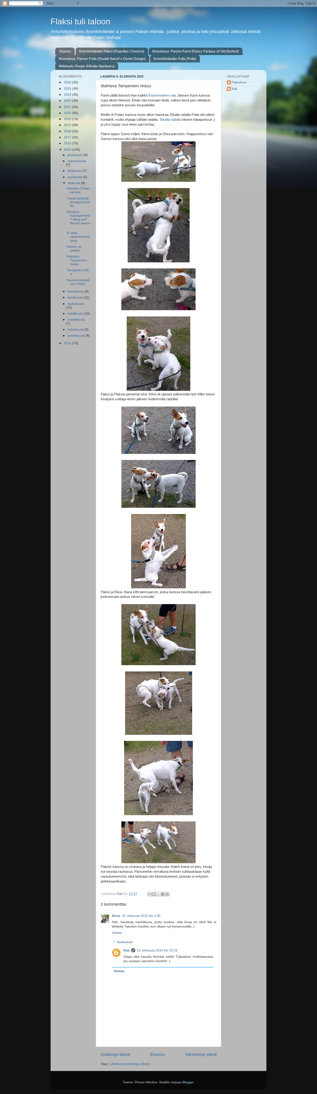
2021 (68, 113)
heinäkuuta (76, 291)
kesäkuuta (76, 297)
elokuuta (74, 183)
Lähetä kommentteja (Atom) (129, 1064)
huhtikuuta (76, 313)
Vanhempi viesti (201, 1054)
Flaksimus (239, 82)
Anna (116, 916)
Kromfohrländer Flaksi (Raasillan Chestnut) (111, 51)
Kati (126, 950)
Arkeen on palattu (74, 248)
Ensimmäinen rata (162, 95)
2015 (68, 149)
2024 (68, 94)
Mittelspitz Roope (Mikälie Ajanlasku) (86, 66)
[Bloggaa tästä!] (154, 894)
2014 (68, 343)
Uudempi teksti (115, 1054)
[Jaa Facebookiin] (163, 894)
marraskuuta (77, 161)
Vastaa (117, 932)
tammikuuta (77, 335)
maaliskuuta (76, 319)
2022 (68, 107)
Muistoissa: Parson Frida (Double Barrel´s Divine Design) (102, 59)
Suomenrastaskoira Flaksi (78, 282)
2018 (68, 131)
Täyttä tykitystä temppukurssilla (78, 202)
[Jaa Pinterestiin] (167, 894)
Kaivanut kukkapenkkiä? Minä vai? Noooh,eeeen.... (78, 219)
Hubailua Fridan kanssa (78, 190)
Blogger (188, 1082)
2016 (68, 143)
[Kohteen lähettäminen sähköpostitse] (149, 894)
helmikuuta (76, 329)
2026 (68, 82)
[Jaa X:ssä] (158, 894)
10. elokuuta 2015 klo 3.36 (141, 916)
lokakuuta (75, 171)
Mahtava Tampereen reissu (77, 260)
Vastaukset (125, 942)
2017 (68, 137)
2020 (68, 119)
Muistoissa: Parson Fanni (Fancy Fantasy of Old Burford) (195, 51)
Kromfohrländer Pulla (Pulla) (175, 59)
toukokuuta (76, 304)
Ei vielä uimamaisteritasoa (78, 236)
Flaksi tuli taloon (80, 21)
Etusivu (65, 51)
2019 (68, 125)
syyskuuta (75, 177)
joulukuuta (76, 155)
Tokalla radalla (170, 119)
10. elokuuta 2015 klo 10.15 (157, 950)
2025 (68, 88)
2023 (68, 100)
